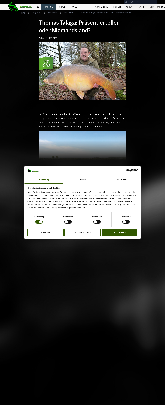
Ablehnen (45, 232)
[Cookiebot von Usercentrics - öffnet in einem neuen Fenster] (126, 171)
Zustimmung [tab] (44, 180)
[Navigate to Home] (38, 7)
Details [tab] (82, 179)
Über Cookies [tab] (121, 179)
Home (22, 13)
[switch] (68, 222)
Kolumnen (52, 13)
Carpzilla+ (36, 13)
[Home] (38, 7)
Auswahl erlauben (82, 232)
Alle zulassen (120, 232)
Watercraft (69, 13)
